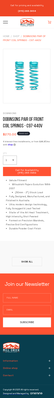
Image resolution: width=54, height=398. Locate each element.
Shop (16, 36)
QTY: (5, 153)
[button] (49, 22)
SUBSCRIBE (27, 322)
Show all (27, 261)
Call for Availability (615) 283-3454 (27, 171)
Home (6, 36)
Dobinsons (9, 113)
